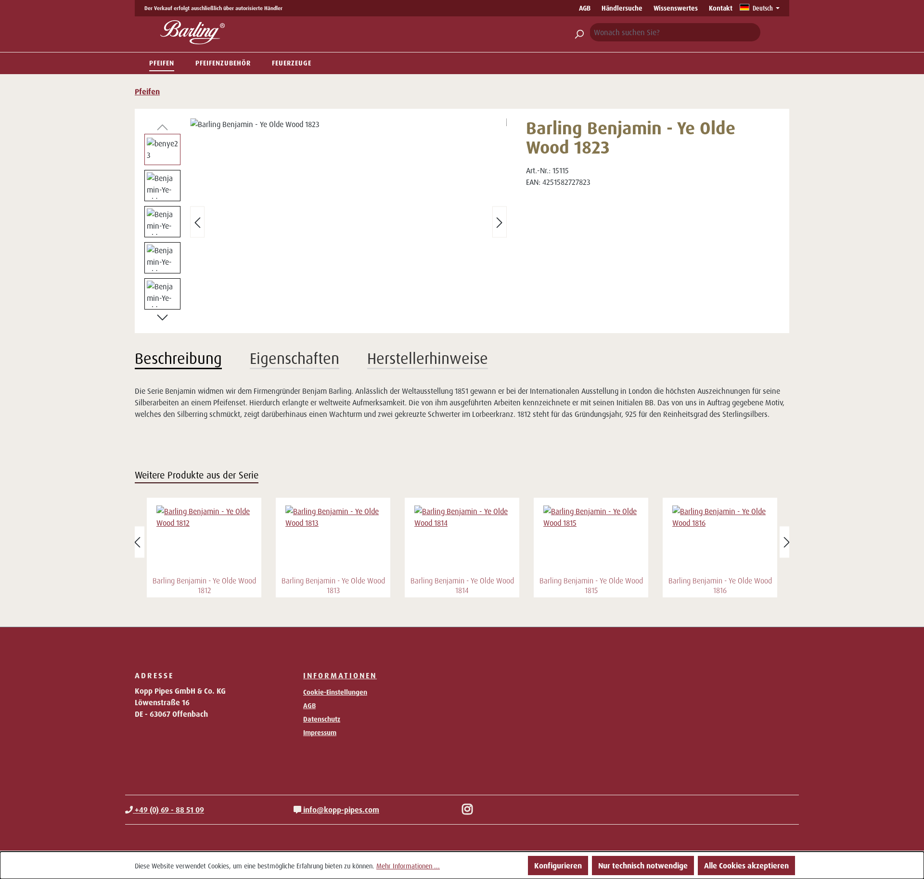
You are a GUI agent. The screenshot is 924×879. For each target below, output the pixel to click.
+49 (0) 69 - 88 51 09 (168, 809)
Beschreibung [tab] (178, 358)
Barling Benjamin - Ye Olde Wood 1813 (333, 585)
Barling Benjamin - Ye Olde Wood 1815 (591, 585)
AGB (584, 8)
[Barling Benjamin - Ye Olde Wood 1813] (333, 539)
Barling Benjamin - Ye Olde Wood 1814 (462, 585)
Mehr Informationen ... (408, 866)
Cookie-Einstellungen (335, 692)
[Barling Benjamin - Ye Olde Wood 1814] (462, 539)
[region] (325, 221)
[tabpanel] (462, 402)
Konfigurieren (558, 865)
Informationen (340, 675)
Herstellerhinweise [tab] (427, 358)
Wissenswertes (676, 8)
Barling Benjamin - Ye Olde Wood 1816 (720, 585)
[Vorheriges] (197, 222)
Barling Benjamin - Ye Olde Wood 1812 (204, 585)
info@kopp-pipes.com (340, 809)
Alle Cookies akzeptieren (746, 865)
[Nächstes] (499, 222)
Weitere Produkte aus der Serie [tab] (196, 475)
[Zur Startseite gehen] (192, 32)
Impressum (319, 732)
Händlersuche (622, 8)
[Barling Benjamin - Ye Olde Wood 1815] (591, 539)
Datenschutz (321, 719)
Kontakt (720, 8)
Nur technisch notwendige (643, 865)
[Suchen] (579, 32)
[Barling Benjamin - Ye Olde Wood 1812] (204, 539)
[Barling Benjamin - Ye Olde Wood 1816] (720, 539)
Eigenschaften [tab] (294, 358)
